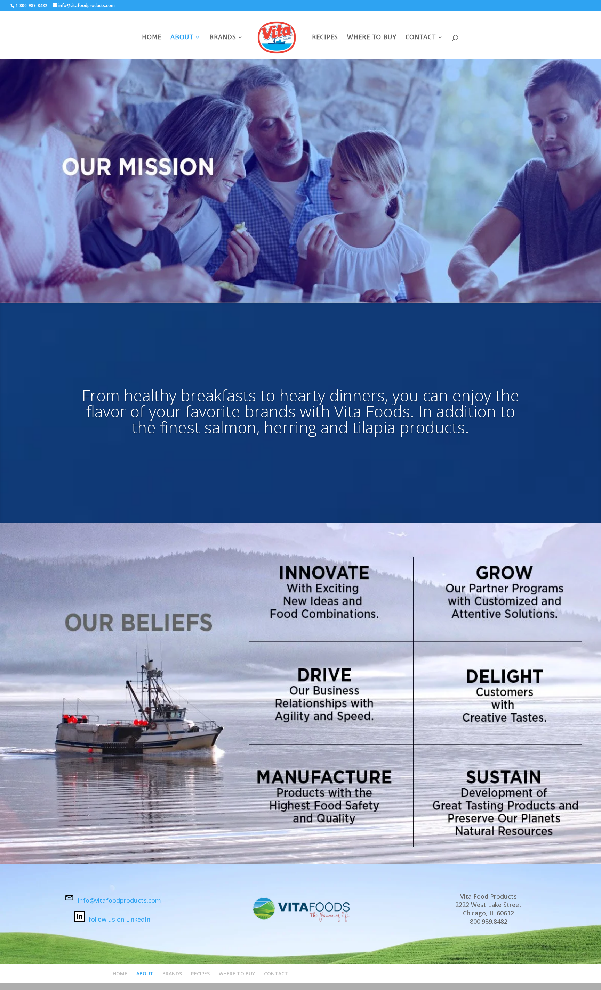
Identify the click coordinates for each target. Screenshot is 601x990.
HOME (151, 38)
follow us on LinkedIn (119, 919)
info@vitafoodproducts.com (119, 900)
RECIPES (325, 38)
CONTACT (421, 38)
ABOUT (181, 38)
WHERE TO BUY (371, 38)
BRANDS (222, 38)
